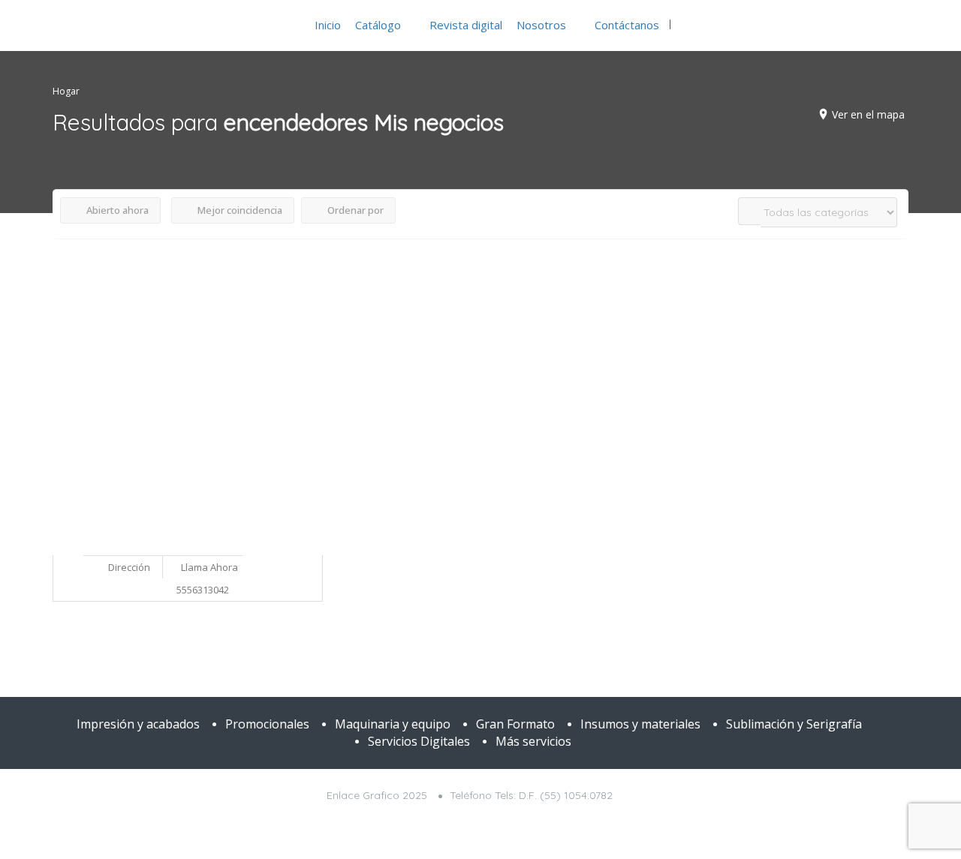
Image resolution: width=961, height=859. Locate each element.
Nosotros (541, 24)
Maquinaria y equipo (392, 724)
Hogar (66, 91)
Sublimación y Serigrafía (794, 724)
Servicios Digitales (419, 741)
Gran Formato (515, 724)
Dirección (128, 567)
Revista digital (465, 24)
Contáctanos (627, 24)
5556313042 (202, 589)
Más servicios (533, 741)
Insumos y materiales (640, 724)
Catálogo (378, 24)
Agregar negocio (845, 24)
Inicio (328, 24)
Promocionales (267, 724)
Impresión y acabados (138, 724)
